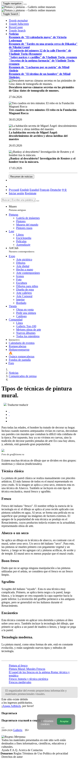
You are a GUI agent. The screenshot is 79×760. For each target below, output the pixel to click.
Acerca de (25, 750)
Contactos (37, 750)
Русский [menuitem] (14, 189)
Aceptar (64, 721)
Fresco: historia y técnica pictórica (28, 678)
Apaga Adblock (11, 706)
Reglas (18, 753)
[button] (18, 20)
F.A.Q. (14, 750)
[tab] (9, 411)
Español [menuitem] (34, 189)
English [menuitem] (24, 189)
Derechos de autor (12, 756)
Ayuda (5, 750)
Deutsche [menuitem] (55, 189)
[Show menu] (25, 4)
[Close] (37, 200)
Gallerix (17, 730)
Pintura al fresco (18, 665)
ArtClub (21, 249)
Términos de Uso (32, 753)
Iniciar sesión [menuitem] (16, 193)
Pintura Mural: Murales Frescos (27, 668)
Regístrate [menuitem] (30, 193)
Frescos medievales (20, 682)
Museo (17, 208)
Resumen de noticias (21, 176)
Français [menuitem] (44, 189)
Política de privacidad (55, 753)
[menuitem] (64, 189)
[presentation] (43, 418)
